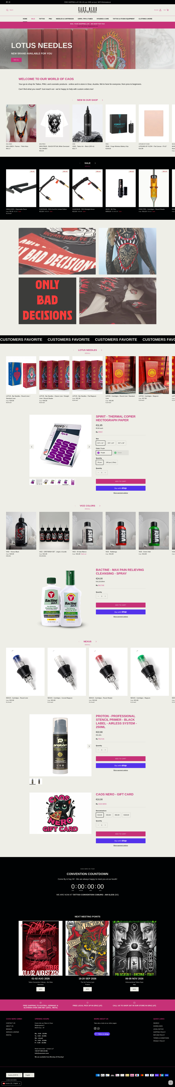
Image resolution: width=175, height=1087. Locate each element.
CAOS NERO (102, 804)
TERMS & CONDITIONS (161, 1038)
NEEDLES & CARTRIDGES (65, 18)
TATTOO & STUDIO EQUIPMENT (124, 18)
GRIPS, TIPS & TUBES (85, 18)
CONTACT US (10, 1023)
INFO (40, 989)
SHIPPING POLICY (159, 1032)
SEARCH (156, 1023)
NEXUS (87, 641)
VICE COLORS (87, 505)
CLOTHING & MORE (145, 18)
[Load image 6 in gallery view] (60, 446)
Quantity (99, 468)
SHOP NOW (17, 60)
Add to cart (120, 481)
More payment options (121, 493)
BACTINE (101, 585)
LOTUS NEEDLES (87, 350)
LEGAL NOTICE (158, 1029)
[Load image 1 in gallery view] (60, 599)
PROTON (101, 739)
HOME (25, 18)
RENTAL (9, 1035)
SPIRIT (100, 432)
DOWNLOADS (158, 1026)
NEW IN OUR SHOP (87, 100)
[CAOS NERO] (87, 10)
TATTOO (42, 18)
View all (87, 166)
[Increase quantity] (106, 472)
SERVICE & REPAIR (12, 1032)
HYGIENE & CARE (103, 18)
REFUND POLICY (159, 1035)
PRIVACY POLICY (159, 1041)
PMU (50, 18)
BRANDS (9, 1029)
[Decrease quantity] (98, 472)
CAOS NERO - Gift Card (114, 794)
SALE (33, 18)
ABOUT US (9, 1026)
